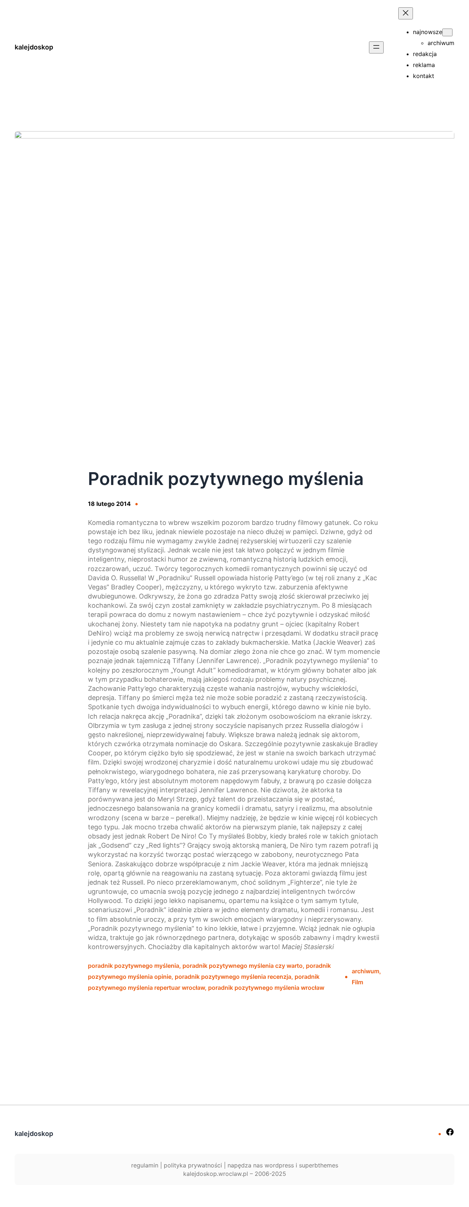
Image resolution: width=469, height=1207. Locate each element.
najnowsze (427, 32)
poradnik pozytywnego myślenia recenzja (233, 976)
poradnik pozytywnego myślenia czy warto (242, 965)
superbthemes (318, 1165)
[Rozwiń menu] (376, 47)
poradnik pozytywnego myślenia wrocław (266, 987)
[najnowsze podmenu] (447, 32)
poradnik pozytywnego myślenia (133, 965)
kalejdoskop (34, 47)
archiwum (365, 971)
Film (357, 982)
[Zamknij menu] (405, 13)
